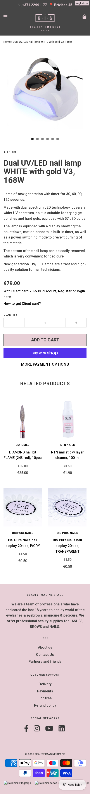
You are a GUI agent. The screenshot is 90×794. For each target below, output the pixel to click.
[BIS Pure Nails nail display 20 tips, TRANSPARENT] (67, 507)
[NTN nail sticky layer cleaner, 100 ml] (67, 419)
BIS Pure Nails (22, 533)
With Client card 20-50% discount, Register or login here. (44, 294)
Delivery (45, 684)
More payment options (45, 364)
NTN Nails (67, 444)
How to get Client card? (22, 304)
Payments (45, 691)
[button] (82, 3)
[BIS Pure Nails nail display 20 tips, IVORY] (22, 507)
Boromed (22, 444)
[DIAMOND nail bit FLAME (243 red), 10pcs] (22, 419)
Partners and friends (45, 661)
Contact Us (45, 655)
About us (45, 647)
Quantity (10, 314)
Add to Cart (45, 339)
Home (7, 41)
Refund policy (45, 705)
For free (45, 698)
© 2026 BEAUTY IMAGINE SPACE (45, 754)
